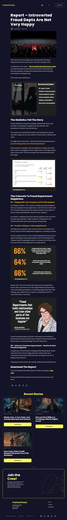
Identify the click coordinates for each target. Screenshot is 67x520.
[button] (42, 5)
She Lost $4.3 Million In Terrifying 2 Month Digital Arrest (47, 419)
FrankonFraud (9, 5)
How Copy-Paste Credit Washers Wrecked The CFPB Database (16, 453)
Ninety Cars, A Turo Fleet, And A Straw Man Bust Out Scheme (17, 418)
